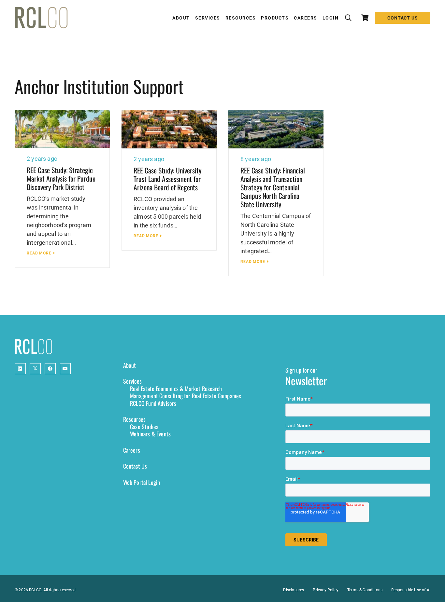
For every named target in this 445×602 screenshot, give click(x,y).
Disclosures (293, 590)
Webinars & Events (150, 434)
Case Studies (144, 426)
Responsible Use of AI (410, 590)
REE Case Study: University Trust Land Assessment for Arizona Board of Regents (167, 178)
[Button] (20, 368)
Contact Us (135, 466)
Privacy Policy (325, 590)
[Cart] (365, 18)
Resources (134, 419)
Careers (131, 450)
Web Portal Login (141, 482)
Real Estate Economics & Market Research (176, 388)
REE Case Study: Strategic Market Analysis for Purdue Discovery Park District (61, 178)
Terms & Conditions (364, 590)
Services (132, 381)
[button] (348, 18)
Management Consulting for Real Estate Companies (185, 395)
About (129, 365)
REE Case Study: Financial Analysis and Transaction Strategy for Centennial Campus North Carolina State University (272, 187)
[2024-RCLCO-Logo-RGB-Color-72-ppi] (41, 18)
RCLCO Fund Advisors (153, 403)
